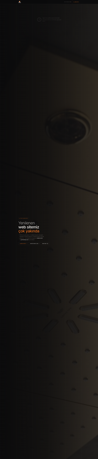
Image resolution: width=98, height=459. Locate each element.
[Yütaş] (19, 2)
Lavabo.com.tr (23, 243)
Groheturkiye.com (34, 243)
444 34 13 (77, 1)
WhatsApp (44, 243)
